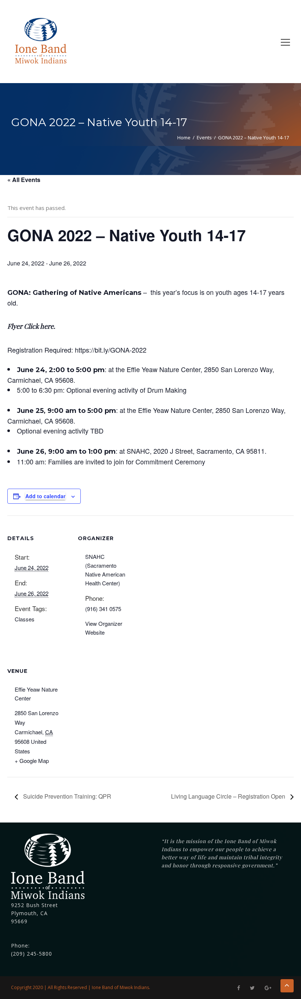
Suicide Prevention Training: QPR (66, 796)
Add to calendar (45, 496)
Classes (25, 619)
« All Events (23, 179)
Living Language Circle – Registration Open (229, 796)
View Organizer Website (103, 628)
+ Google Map (32, 760)
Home (184, 137)
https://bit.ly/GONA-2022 (110, 349)
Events (204, 137)
